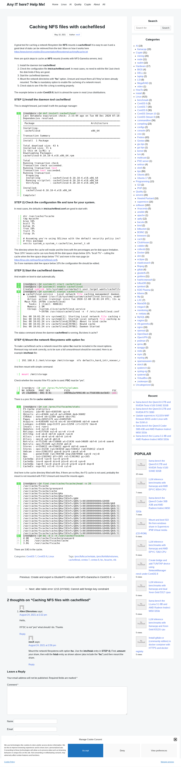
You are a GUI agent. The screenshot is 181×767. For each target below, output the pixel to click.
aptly (139, 219)
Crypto (87, 4)
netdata (142, 313)
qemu (140, 344)
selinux (141, 164)
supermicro (142, 202)
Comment (12, 685)
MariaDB (141, 303)
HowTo (139, 90)
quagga (141, 347)
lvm (139, 154)
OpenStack (142, 334)
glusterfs (141, 273)
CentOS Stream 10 (146, 113)
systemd (141, 374)
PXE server (143, 161)
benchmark (142, 100)
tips (139, 171)
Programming (142, 181)
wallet (140, 63)
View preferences (159, 750)
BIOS (140, 69)
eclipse (141, 259)
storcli (140, 364)
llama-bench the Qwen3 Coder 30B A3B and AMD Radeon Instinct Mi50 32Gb (153, 429)
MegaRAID (142, 83)
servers (139, 195)
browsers (141, 235)
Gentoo (141, 141)
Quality (77, 4)
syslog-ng (142, 371)
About (97, 4)
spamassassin (144, 361)
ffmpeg (140, 266)
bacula (140, 222)
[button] (175, 739)
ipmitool (141, 286)
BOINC (141, 232)
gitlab (140, 269)
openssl (141, 330)
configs (141, 127)
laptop (140, 76)
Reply (22, 634)
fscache (108, 560)
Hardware (141, 66)
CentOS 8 (42, 556)
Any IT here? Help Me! (26, 4)
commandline (144, 120)
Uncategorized (143, 385)
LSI (139, 80)
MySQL (141, 317)
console (141, 130)
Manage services (167, 762)
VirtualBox (142, 378)
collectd (141, 249)
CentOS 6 (142, 103)
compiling (142, 124)
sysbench (142, 368)
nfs (114, 560)
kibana (140, 293)
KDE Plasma (143, 290)
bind (139, 225)
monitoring (142, 310)
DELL (140, 73)
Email (10, 729)
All (104, 4)
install (139, 93)
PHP (139, 188)
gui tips (141, 147)
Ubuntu (141, 174)
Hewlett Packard (145, 198)
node (139, 59)
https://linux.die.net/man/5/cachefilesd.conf (35, 260)
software (140, 205)
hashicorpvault (144, 280)
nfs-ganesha (143, 324)
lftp (138, 296)
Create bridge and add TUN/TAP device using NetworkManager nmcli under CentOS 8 (153, 567)
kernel (140, 151)
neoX (78, 35)
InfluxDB (141, 283)
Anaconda (142, 208)
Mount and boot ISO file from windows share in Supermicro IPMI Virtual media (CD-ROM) (152, 527)
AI (70, 4)
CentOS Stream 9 (146, 117)
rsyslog (141, 358)
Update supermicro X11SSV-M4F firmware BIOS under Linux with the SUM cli (152, 419)
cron (139, 134)
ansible (141, 212)
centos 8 (95, 560)
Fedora (141, 137)
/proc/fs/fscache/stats (85, 556)
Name (10, 721)
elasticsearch (144, 263)
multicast (141, 158)
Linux (64, 4)
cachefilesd (74, 560)
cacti (139, 239)
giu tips (141, 144)
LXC (139, 300)
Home (55, 4)
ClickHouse (143, 242)
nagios (140, 320)
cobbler (141, 246)
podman (141, 341)
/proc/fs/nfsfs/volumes (107, 556)
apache (141, 215)
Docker (141, 252)
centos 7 (85, 560)
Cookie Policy (9, 762)
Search (165, 28)
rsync (140, 354)
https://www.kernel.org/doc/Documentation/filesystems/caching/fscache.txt (51, 52)
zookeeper (142, 381)
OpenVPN (142, 337)
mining (140, 56)
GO (139, 185)
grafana (141, 276)
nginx (140, 327)
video (140, 86)
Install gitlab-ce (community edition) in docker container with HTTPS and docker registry (153, 645)
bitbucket (141, 229)
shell (139, 168)
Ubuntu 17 (142, 178)
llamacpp (141, 49)
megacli (141, 307)
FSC (101, 560)
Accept (85, 750)
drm (139, 256)
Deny (122, 750)
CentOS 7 (31, 556)
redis (139, 351)
